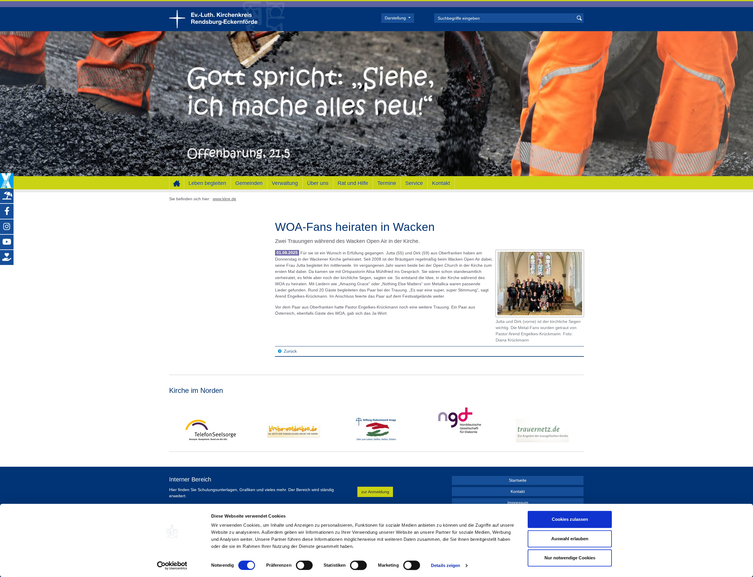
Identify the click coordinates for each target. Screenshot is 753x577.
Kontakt (441, 183)
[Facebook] (7, 211)
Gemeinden (249, 183)
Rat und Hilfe (353, 183)
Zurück (290, 351)
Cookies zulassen (570, 519)
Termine (386, 183)
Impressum (517, 502)
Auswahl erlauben (569, 538)
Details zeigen (445, 565)
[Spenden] (7, 257)
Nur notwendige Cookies (569, 557)
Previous (174, 422)
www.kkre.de (224, 198)
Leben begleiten (207, 183)
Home (176, 183)
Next (579, 422)
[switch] (304, 565)
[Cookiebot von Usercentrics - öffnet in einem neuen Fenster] (172, 565)
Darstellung (396, 18)
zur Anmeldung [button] (375, 491)
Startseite (518, 480)
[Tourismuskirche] (7, 196)
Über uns (318, 183)
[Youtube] (7, 242)
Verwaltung (285, 183)
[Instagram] (7, 226)
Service (414, 183)
